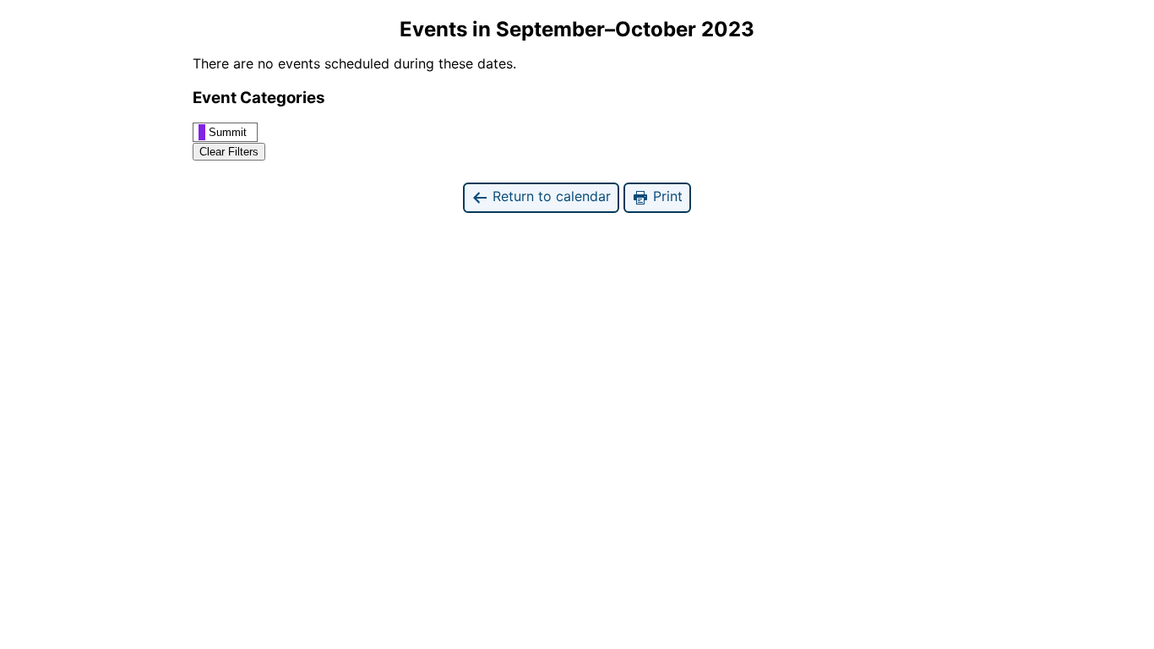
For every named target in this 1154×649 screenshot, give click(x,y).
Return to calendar (549, 196)
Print (666, 196)
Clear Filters (229, 151)
